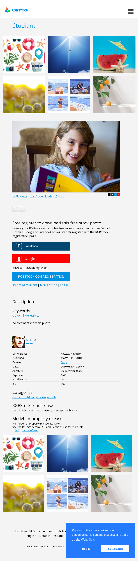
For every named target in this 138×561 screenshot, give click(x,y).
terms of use (30, 430)
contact (42, 531)
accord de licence (60, 531)
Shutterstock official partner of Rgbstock (48, 546)
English (31, 536)
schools (51, 397)
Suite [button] (92, 539)
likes (61, 196)
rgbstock (20, 10)
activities (41, 397)
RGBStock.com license (32, 405)
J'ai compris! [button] (115, 548)
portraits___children (23, 397)
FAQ (17, 430)
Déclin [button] (86, 548)
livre (26, 315)
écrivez (35, 315)
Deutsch (44, 536)
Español (59, 536)
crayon (17, 315)
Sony (64, 362)
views (23, 196)
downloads (45, 196)
